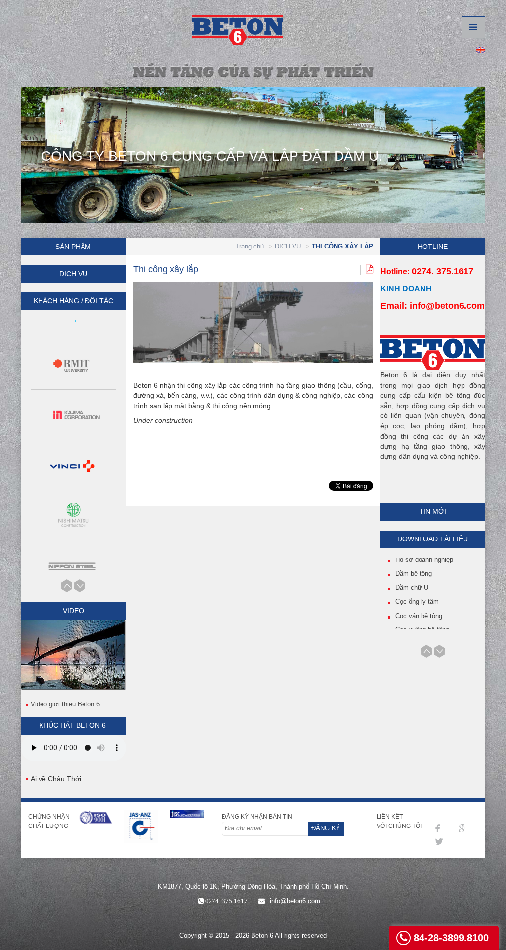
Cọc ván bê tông (418, 601)
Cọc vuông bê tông (422, 615)
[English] (480, 49)
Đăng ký (325, 828)
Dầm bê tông (413, 559)
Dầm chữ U (411, 573)
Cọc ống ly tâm (417, 587)
